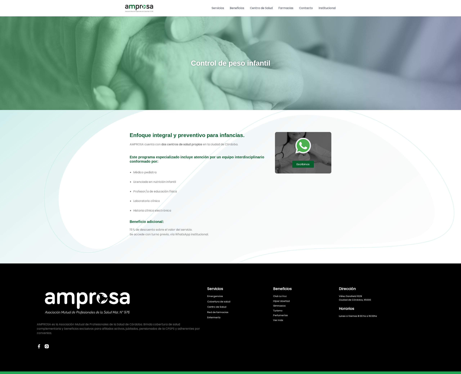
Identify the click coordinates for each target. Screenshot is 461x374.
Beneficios (237, 8)
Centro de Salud (261, 8)
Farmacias (285, 8)
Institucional (327, 8)
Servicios (218, 8)
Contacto (306, 8)
